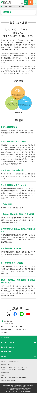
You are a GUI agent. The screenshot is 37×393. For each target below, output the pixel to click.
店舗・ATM (26, 3)
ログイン (30, 3)
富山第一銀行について (10, 6)
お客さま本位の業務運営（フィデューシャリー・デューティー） (17, 367)
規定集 (2, 375)
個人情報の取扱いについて (7, 364)
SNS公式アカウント (22, 329)
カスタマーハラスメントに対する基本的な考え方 (13, 370)
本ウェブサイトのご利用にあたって (10, 362)
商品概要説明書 (5, 372)
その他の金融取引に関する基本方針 (10, 380)
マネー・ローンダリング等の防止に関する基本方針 (13, 377)
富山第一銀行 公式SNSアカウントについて (18, 309)
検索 (22, 3)
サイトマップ (5, 332)
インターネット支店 (16, 327)
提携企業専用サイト (7, 329)
